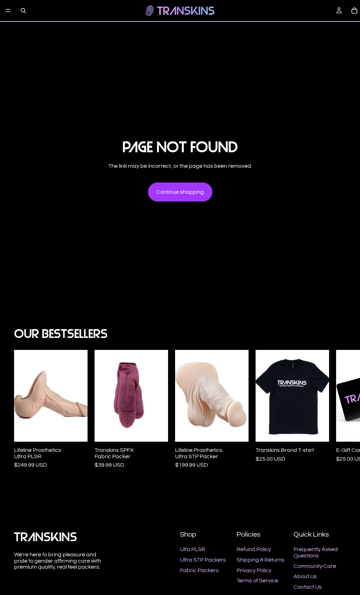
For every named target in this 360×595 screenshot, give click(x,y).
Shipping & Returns (260, 560)
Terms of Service (257, 580)
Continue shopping (180, 192)
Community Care (315, 566)
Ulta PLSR (192, 549)
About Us (305, 576)
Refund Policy (254, 549)
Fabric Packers (199, 570)
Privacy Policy (254, 570)
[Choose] (76, 431)
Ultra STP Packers (203, 560)
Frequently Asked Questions (316, 552)
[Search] (23, 10)
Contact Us (308, 587)
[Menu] (8, 10)
